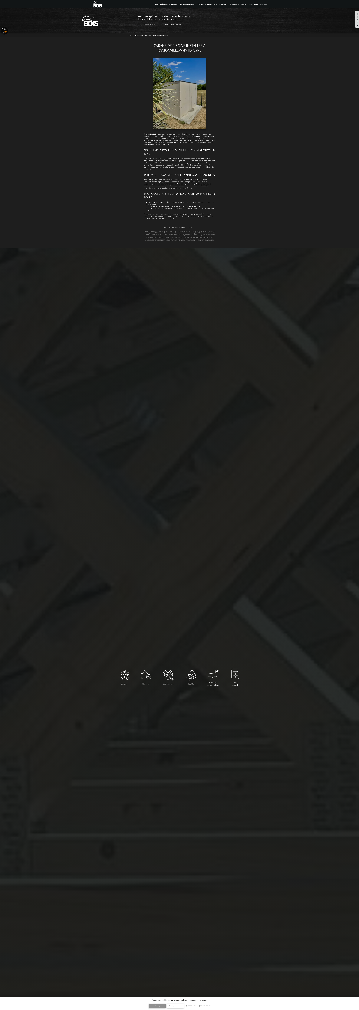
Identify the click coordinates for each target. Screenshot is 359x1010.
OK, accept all (157, 1006)
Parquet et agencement (207, 4)
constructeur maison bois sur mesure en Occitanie (188, 240)
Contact (263, 4)
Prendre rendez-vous (249, 4)
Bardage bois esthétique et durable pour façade (160, 233)
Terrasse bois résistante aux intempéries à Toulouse (189, 233)
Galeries (222, 4)
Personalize (191, 1006)
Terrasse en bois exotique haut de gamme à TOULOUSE (160, 231)
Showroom (234, 4)
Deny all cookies (175, 1006)
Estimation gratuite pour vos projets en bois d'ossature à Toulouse (194, 237)
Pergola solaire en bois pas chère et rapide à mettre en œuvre (180, 236)
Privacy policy (205, 1006)
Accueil (130, 35)
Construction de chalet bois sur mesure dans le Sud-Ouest (180, 234)
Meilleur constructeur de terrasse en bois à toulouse (159, 239)
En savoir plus (149, 25)
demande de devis (160, 214)
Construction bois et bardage (166, 4)
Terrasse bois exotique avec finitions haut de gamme (191, 239)
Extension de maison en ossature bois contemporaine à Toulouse (196, 231)
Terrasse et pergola (187, 4)
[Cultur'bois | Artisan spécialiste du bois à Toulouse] (97, 4)
